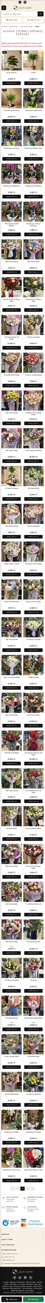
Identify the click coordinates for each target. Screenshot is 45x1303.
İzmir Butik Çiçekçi (27, 1288)
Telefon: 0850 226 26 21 (10, 1254)
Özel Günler (6, 1288)
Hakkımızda (12, 1282)
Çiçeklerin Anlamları (26, 1286)
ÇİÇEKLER (5, 1234)
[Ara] (40, 13)
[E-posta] (31, 1278)
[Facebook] (25, 2)
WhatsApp (35, 1299)
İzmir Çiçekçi (21, 1284)
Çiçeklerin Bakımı (37, 1286)
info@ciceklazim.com (8, 1260)
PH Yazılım (39, 1293)
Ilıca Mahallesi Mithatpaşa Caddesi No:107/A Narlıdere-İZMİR (20, 1263)
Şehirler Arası (14, 26)
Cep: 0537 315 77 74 (8, 1257)
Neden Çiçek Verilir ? (16, 1288)
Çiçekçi (11, 1286)
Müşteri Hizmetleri (31, 1282)
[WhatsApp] (20, 1278)
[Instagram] (20, 2)
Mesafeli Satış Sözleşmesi (18, 1290)
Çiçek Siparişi (29, 1284)
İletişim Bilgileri (30, 1290)
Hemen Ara (13, 1299)
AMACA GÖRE (7, 1239)
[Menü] (4, 8)
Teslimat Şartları (20, 1282)
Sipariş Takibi (13, 20)
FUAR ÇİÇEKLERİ (8, 1245)
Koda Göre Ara (34, 20)
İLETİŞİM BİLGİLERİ (9, 1250)
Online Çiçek (17, 1286)
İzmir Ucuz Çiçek (37, 1288)
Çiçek (35, 1284)
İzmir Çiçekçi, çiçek (26, 26)
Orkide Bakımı (13, 1284)
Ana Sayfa (4, 26)
